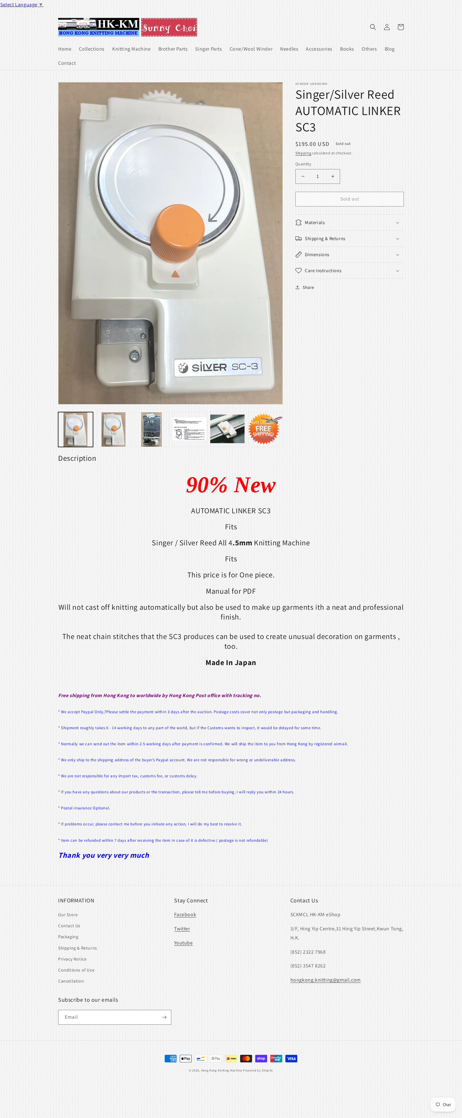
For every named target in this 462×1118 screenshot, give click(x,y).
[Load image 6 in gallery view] (265, 429)
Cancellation (71, 981)
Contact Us (69, 925)
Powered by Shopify (258, 1070)
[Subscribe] (164, 1017)
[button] (373, 27)
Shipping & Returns (77, 948)
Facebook (185, 914)
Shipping (303, 153)
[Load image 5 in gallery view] (227, 429)
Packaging (68, 936)
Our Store (68, 914)
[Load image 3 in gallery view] (151, 429)
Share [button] (308, 287)
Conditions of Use (76, 970)
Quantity (303, 164)
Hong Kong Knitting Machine (221, 1070)
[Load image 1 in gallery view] (75, 429)
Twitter (182, 928)
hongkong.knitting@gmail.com (325, 980)
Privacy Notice (72, 959)
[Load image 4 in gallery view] (189, 429)
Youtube (183, 942)
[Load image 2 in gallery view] (113, 429)
